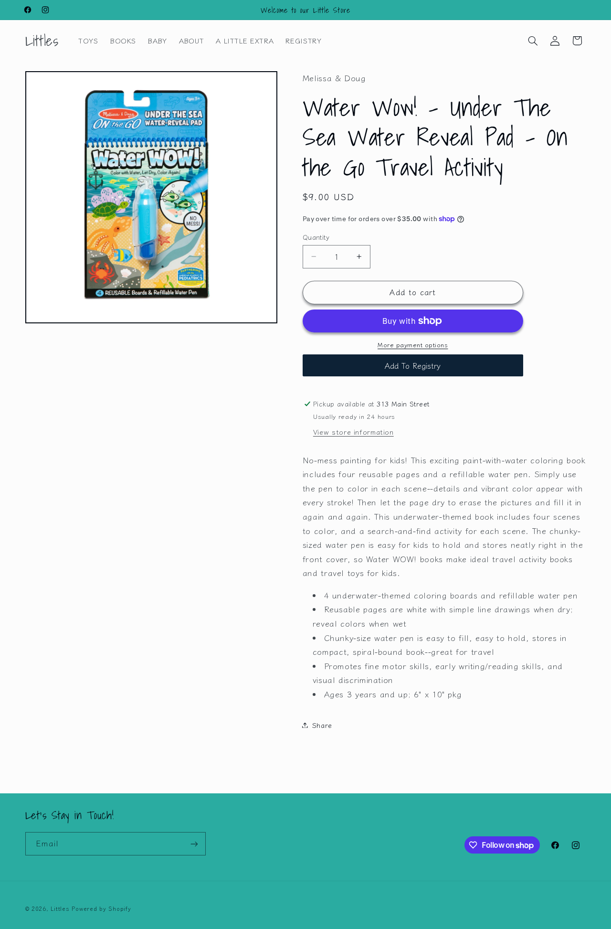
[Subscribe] (194, 843)
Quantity (316, 237)
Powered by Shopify (101, 908)
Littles (60, 908)
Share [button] (322, 725)
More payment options (413, 345)
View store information (353, 432)
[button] (533, 41)
